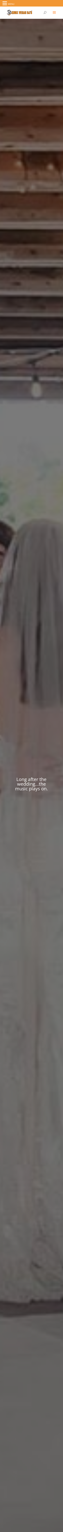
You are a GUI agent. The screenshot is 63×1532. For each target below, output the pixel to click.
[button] (5, 3)
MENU (11, 3)
